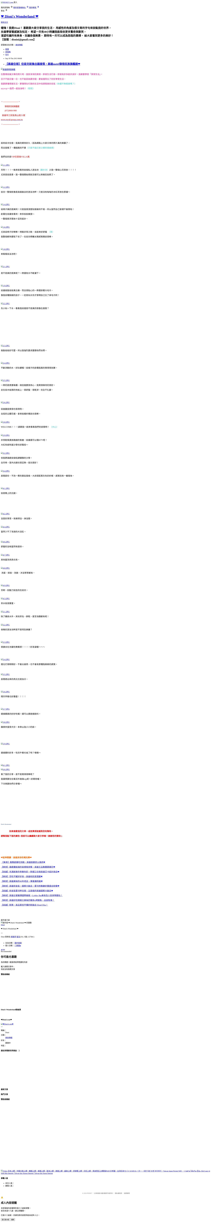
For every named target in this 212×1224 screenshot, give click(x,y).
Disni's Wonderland (6, 824)
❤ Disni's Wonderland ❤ (19, 16)
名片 (7, 55)
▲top (3, 949)
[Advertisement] (41, 132)
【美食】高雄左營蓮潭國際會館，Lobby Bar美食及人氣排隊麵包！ (32, 895)
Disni (3, 925)
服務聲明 (127, 1193)
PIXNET (89, 1193)
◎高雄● (18, 946)
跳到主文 (4, 22)
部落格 (8, 52)
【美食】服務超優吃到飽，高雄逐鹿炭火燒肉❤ (23, 862)
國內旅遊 (18, 943)
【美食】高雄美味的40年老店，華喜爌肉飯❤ (22, 881)
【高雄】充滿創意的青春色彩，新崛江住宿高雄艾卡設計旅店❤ (30, 872)
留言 (18, 937)
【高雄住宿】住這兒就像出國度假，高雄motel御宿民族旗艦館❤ (42, 63)
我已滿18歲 (5, 1219)
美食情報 (19, 45)
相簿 (7, 49)
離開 (12, 1219)
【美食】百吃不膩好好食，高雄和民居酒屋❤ (22, 876)
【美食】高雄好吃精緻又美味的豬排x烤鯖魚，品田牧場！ (27, 900)
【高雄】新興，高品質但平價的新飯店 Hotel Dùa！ (24, 905)
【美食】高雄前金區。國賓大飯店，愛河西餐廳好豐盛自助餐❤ (30, 886)
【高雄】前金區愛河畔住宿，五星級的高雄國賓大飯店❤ (27, 891)
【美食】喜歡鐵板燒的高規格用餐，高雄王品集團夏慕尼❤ (28, 867)
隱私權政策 (118, 1193)
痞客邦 (13, 937)
